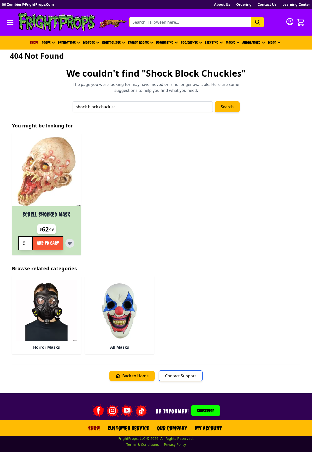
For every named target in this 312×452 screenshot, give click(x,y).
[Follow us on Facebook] (98, 410)
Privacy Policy (175, 444)
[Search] (257, 22)
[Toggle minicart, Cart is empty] (301, 22)
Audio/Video (251, 42)
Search (227, 107)
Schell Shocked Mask (46, 214)
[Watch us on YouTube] (127, 410)
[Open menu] (10, 22)
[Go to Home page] (56, 22)
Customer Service (128, 428)
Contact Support (180, 376)
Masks (230, 42)
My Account (208, 428)
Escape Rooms (138, 42)
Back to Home (135, 376)
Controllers (111, 42)
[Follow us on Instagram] (112, 410)
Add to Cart (48, 243)
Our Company (172, 428)
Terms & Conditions (142, 444)
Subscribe (205, 410)
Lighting (211, 42)
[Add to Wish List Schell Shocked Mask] (69, 243)
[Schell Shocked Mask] (46, 171)
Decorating (164, 42)
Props (46, 42)
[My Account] (290, 21)
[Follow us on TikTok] (141, 410)
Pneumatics (67, 42)
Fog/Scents (189, 42)
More (275, 44)
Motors (89, 42)
